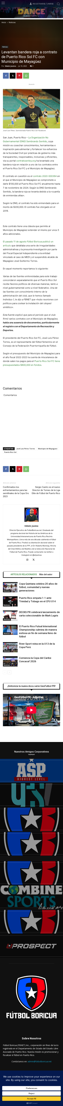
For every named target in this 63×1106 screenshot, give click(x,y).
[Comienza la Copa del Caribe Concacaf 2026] (10, 661)
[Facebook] (6, 76)
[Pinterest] (19, 76)
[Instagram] (28, 560)
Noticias (12, 22)
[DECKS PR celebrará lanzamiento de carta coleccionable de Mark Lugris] (10, 615)
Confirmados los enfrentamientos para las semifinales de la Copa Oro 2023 (16, 492)
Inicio (4, 22)
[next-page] (9, 672)
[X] (13, 76)
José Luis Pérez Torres (26, 448)
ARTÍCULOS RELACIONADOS (24, 574)
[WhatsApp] (26, 76)
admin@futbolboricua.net (40, 1061)
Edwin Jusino (10, 66)
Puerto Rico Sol (10, 452)
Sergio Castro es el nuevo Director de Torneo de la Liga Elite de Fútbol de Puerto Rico (46, 490)
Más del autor (45, 574)
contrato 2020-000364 (45, 176)
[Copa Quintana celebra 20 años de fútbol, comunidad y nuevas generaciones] (10, 587)
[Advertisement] (31, 423)
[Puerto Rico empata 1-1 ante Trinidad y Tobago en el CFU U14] (10, 601)
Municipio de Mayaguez (47, 448)
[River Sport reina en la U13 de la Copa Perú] (10, 647)
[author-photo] (31, 521)
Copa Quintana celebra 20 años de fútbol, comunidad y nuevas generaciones (38, 587)
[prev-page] (5, 672)
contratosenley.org (26, 160)
